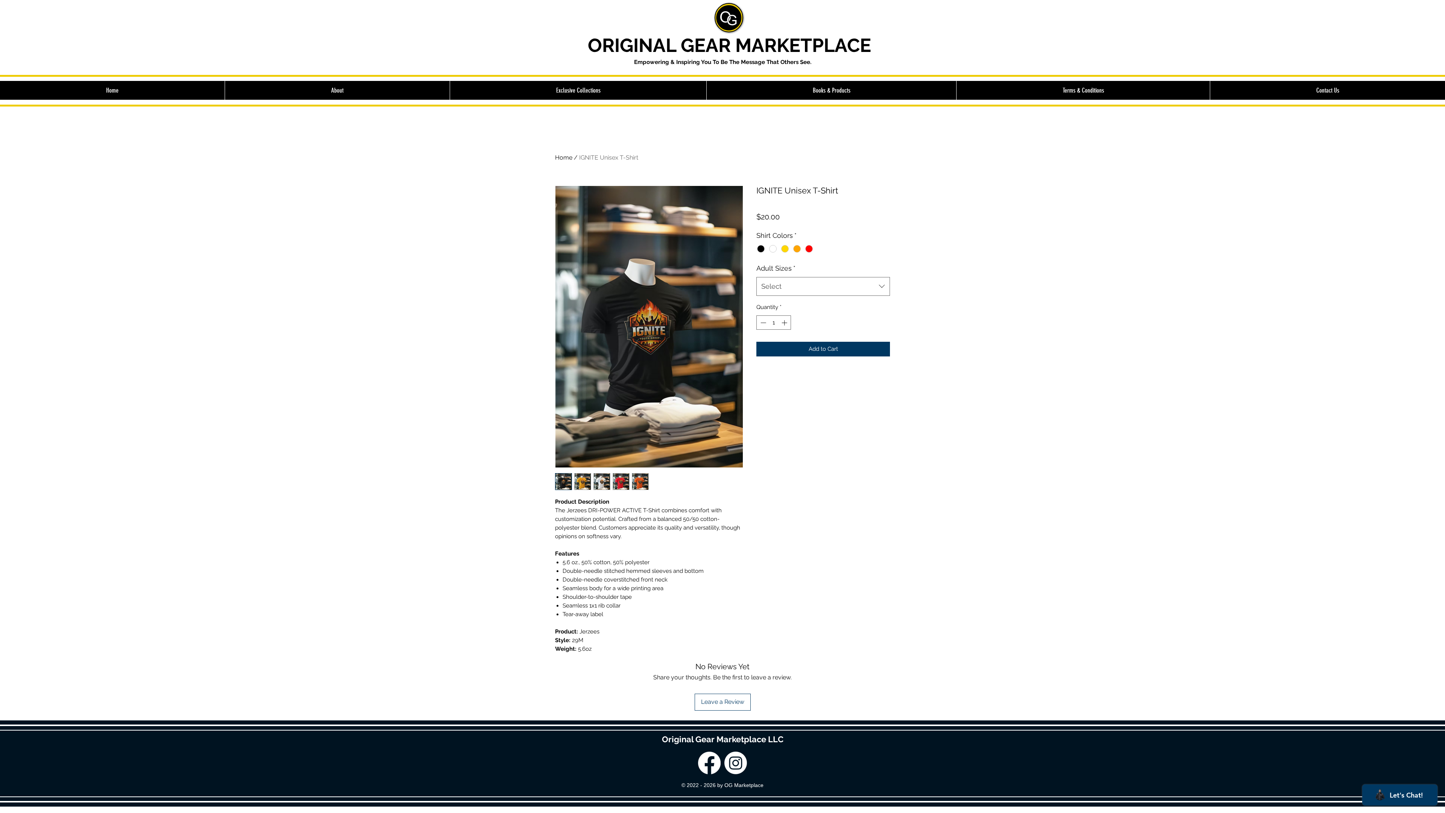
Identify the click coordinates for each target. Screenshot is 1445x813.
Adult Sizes (776, 268)
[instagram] (735, 763)
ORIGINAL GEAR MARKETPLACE (729, 45)
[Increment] (785, 323)
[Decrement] (762, 323)
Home (563, 157)
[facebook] (709, 763)
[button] (578, 90)
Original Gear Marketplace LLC (722, 739)
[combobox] (823, 286)
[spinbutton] (774, 323)
